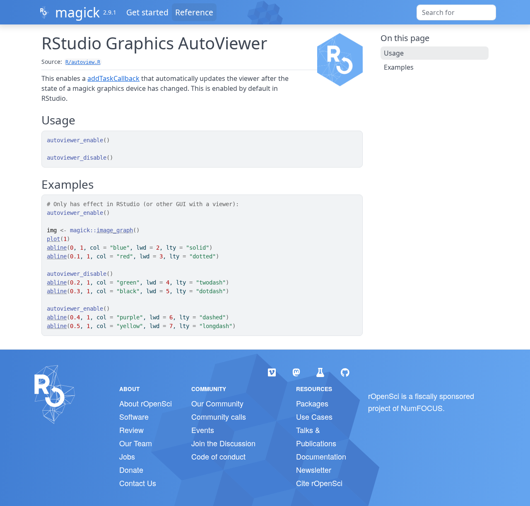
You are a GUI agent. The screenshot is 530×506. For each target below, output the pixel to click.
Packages (312, 403)
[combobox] (456, 12)
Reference (194, 12)
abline (57, 247)
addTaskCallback (113, 78)
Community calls (218, 416)
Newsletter (313, 469)
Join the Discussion (223, 443)
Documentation (321, 456)
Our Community (217, 403)
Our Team (135, 443)
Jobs (127, 456)
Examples (399, 67)
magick (77, 12)
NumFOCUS (422, 407)
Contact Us (137, 482)
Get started (147, 12)
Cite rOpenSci (319, 482)
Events (202, 429)
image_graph (114, 230)
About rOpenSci (145, 403)
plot (53, 239)
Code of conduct (218, 456)
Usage (394, 53)
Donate (131, 469)
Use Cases (314, 416)
